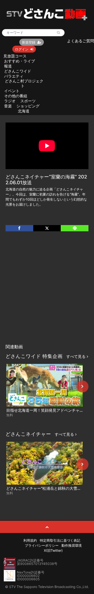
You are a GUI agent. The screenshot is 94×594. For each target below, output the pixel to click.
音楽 (8, 106)
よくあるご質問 (80, 40)
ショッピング (28, 106)
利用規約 (30, 540)
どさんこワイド (17, 71)
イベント (12, 90)
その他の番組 (15, 95)
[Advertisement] (47, 292)
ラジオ (10, 100)
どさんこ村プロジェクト (24, 83)
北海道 (23, 111)
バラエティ (13, 76)
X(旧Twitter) (53, 550)
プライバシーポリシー (42, 545)
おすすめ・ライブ (19, 61)
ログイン (21, 49)
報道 (8, 66)
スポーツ (28, 100)
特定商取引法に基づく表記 (60, 540)
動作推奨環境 (71, 545)
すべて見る (76, 356)
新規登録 (28, 42)
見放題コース (15, 56)
